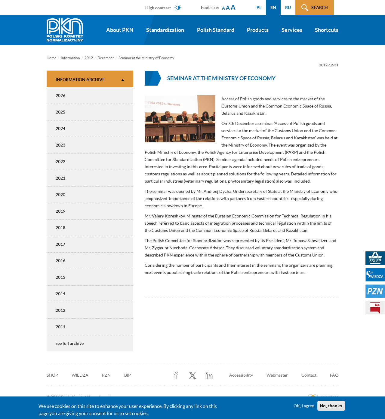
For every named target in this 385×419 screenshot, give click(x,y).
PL (259, 7)
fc (176, 375)
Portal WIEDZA (375, 274)
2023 (60, 145)
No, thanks (331, 405)
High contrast (158, 7)
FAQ (334, 375)
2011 (60, 326)
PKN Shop (375, 258)
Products (258, 30)
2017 (60, 244)
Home (51, 58)
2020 (60, 194)
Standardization (165, 30)
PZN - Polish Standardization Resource (375, 291)
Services (292, 30)
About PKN (120, 30)
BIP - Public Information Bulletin (375, 307)
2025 (60, 112)
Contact (308, 375)
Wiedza (80, 375)
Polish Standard (215, 30)
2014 (60, 293)
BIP (127, 375)
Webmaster (277, 375)
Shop (52, 375)
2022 (60, 161)
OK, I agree (304, 405)
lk (209, 375)
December (105, 58)
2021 (60, 178)
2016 (60, 260)
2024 (60, 128)
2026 (60, 95)
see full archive (70, 343)
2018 (60, 227)
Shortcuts (326, 30)
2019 (60, 211)
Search (319, 7)
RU (288, 7)
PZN (106, 375)
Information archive (80, 79)
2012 (89, 58)
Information (70, 58)
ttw (192, 375)
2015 (60, 277)
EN (273, 7)
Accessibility (241, 375)
